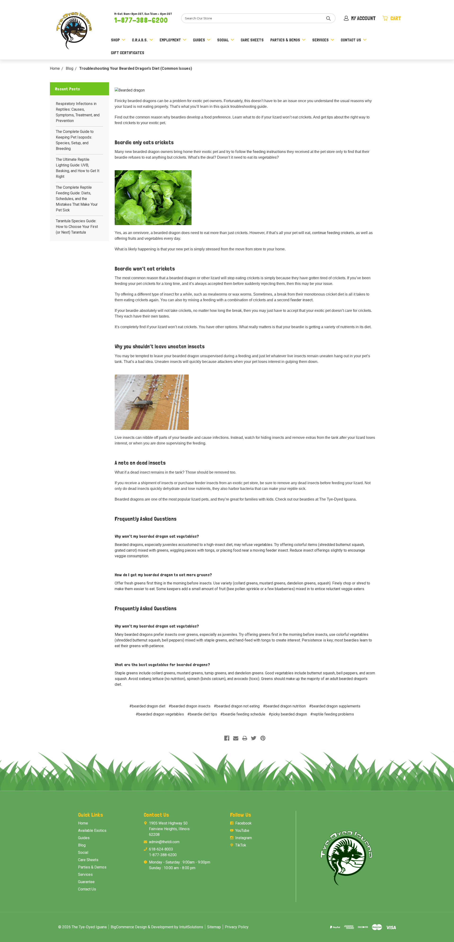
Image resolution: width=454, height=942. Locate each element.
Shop (115, 39)
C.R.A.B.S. (140, 39)
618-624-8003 (161, 849)
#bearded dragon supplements (334, 706)
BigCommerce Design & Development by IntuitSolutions (157, 927)
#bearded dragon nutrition (284, 706)
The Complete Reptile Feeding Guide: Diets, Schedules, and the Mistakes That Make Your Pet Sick (77, 198)
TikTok (240, 845)
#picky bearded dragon (288, 714)
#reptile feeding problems (332, 714)
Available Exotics (92, 830)
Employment (170, 39)
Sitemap (214, 927)
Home (83, 823)
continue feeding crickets (333, 233)
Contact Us (351, 39)
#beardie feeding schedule (242, 714)
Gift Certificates (127, 52)
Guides (199, 39)
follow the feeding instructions (260, 151)
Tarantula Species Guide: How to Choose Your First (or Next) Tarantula (77, 227)
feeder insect (301, 300)
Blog (82, 845)
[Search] (328, 18)
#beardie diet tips (202, 714)
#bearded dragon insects (189, 706)
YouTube (242, 830)
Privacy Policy (237, 927)
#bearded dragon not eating (237, 706)
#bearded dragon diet (147, 706)
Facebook (243, 823)
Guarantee (86, 882)
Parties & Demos (285, 39)
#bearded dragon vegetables (160, 714)
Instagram (243, 838)
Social (223, 39)
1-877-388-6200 (141, 20)
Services (320, 39)
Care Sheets (252, 39)
